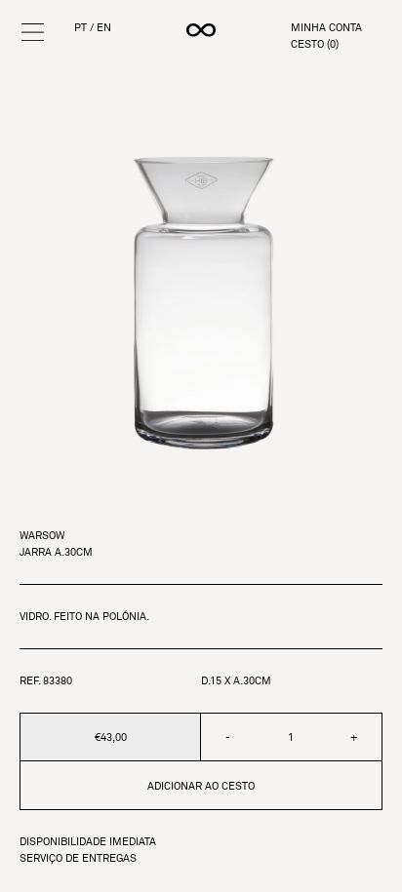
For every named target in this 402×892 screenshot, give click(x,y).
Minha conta (326, 27)
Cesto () (315, 44)
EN (104, 27)
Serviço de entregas (78, 858)
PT (80, 27)
